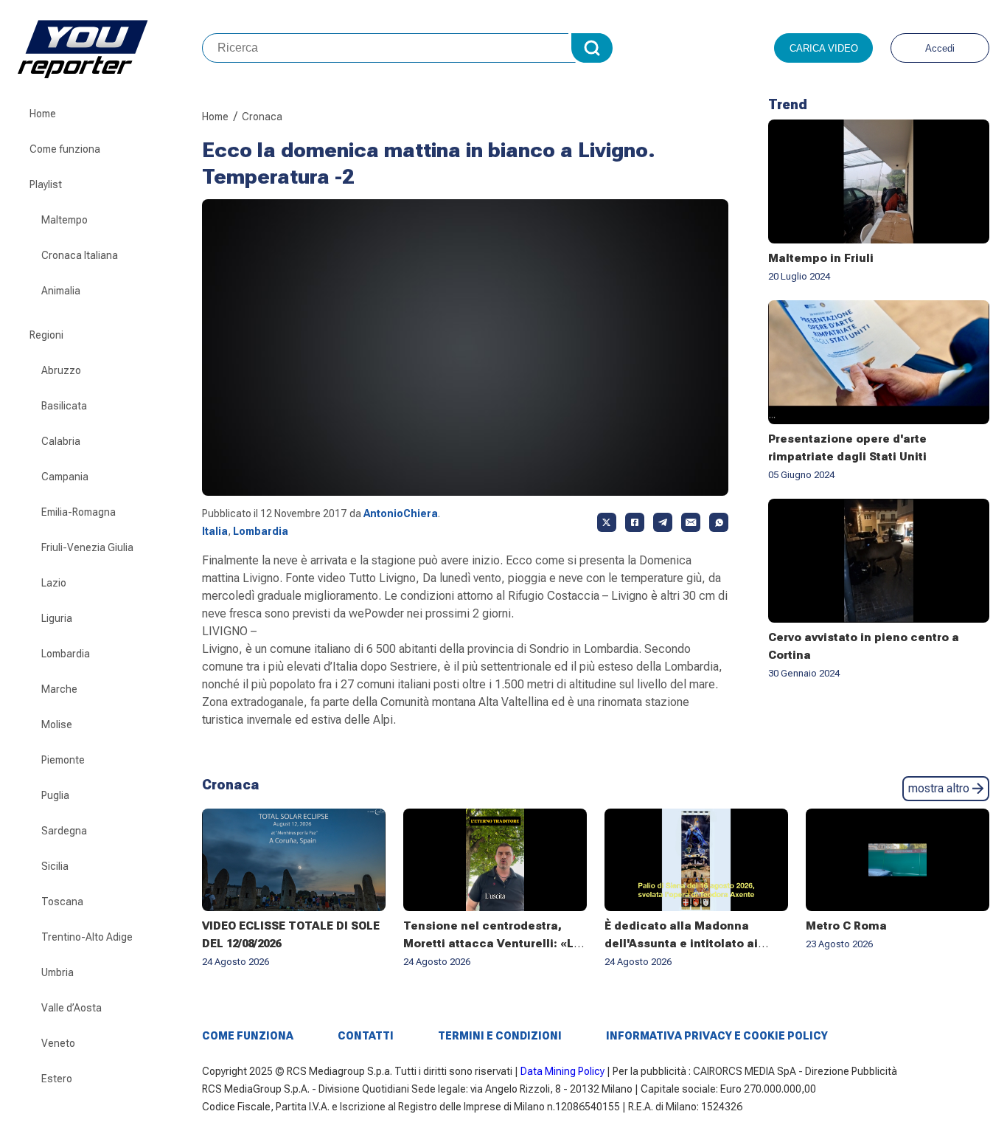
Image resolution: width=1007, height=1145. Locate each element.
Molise (56, 724)
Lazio (53, 583)
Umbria (57, 972)
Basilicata (64, 406)
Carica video (824, 48)
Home (42, 114)
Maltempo (64, 220)
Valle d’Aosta (71, 1008)
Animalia (60, 291)
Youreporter (110, 48)
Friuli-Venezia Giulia (87, 547)
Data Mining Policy (562, 1071)
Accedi (940, 48)
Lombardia (65, 654)
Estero (56, 1079)
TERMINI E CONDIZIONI (500, 1036)
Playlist (45, 184)
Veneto (58, 1043)
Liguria (56, 618)
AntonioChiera (400, 513)
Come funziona (64, 149)
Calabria (60, 441)
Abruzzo (61, 370)
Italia (215, 531)
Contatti (366, 1036)
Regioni (46, 335)
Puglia (55, 795)
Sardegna (64, 831)
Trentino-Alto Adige (87, 937)
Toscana (62, 901)
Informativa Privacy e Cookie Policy (717, 1036)
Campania (64, 476)
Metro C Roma (846, 926)
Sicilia (55, 866)
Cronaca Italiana (79, 255)
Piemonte (63, 760)
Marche (59, 689)
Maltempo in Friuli (821, 258)
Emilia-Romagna (78, 512)
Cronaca (262, 116)
